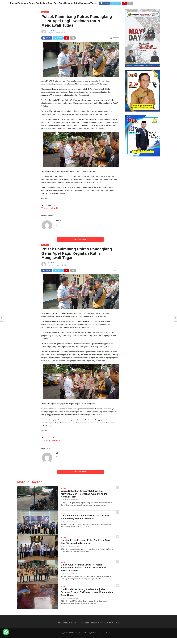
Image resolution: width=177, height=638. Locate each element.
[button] (6, 632)
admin (52, 30)
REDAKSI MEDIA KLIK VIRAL (67, 623)
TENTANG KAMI (114, 623)
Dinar (64, 499)
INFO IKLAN (104, 623)
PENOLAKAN (94, 623)
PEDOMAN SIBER (83, 623)
